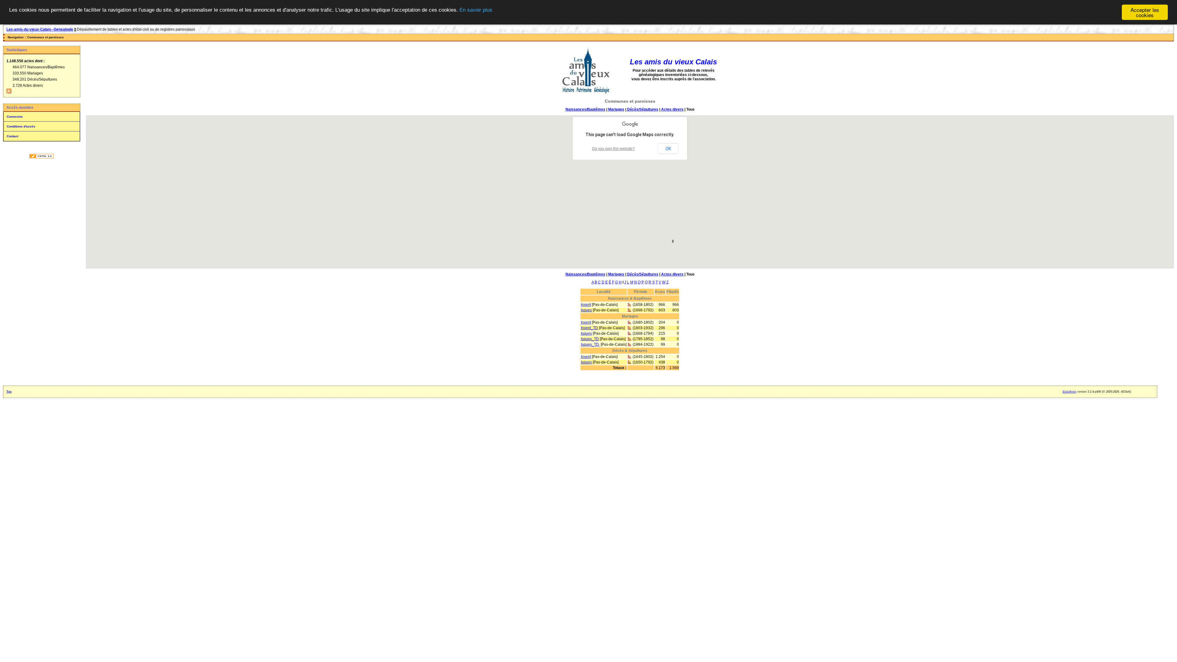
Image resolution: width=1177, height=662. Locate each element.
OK (668, 148)
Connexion (15, 116)
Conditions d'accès (21, 126)
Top (9, 391)
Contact (12, 136)
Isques (586, 310)
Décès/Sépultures (642, 109)
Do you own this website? (613, 148)
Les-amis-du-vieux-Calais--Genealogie (39, 29)
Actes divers (672, 109)
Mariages (616, 109)
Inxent (586, 304)
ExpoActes (1069, 391)
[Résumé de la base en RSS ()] (8, 92)
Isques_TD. (590, 344)
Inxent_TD (589, 328)
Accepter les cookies (1144, 12)
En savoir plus (475, 10)
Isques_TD (590, 339)
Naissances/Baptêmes (585, 109)
